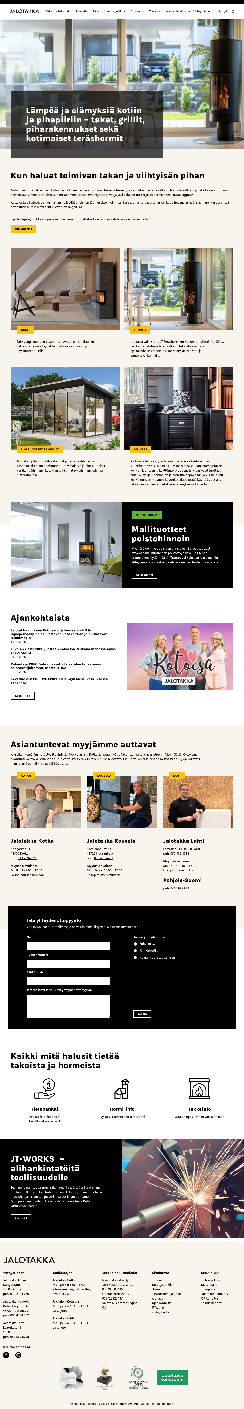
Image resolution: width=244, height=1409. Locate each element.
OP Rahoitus (209, 1298)
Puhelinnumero (38, 955)
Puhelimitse (147, 944)
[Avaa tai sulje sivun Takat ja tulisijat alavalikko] (71, 11)
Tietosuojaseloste (98, 1404)
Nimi (30, 937)
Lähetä (142, 1014)
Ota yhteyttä (23, 228)
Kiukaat (135, 11)
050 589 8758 (179, 853)
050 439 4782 (103, 858)
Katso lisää (22, 695)
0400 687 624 (179, 888)
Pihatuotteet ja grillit (108, 11)
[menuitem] (58, 11)
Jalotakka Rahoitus (214, 1294)
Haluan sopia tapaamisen (157, 957)
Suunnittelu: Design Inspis (157, 1404)
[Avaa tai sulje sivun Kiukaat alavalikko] (143, 11)
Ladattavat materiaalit (44, 1121)
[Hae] (219, 11)
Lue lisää (21, 1218)
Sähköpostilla (148, 950)
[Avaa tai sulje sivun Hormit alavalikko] (88, 11)
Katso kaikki (144, 574)
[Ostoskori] (233, 11)
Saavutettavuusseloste (125, 1404)
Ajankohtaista (176, 11)
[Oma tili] (226, 11)
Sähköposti (36, 972)
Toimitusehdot (211, 1303)
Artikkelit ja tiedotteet (44, 1117)
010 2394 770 (27, 858)
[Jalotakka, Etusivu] (24, 11)
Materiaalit (209, 1285)
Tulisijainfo (208, 1289)
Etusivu (157, 1280)
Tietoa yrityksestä (213, 1280)
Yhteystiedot (202, 11)
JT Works (154, 11)
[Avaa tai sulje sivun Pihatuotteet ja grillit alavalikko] (125, 11)
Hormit (81, 11)
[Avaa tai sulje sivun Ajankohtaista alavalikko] (188, 11)
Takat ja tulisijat (57, 11)
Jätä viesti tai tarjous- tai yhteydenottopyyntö (59, 990)
